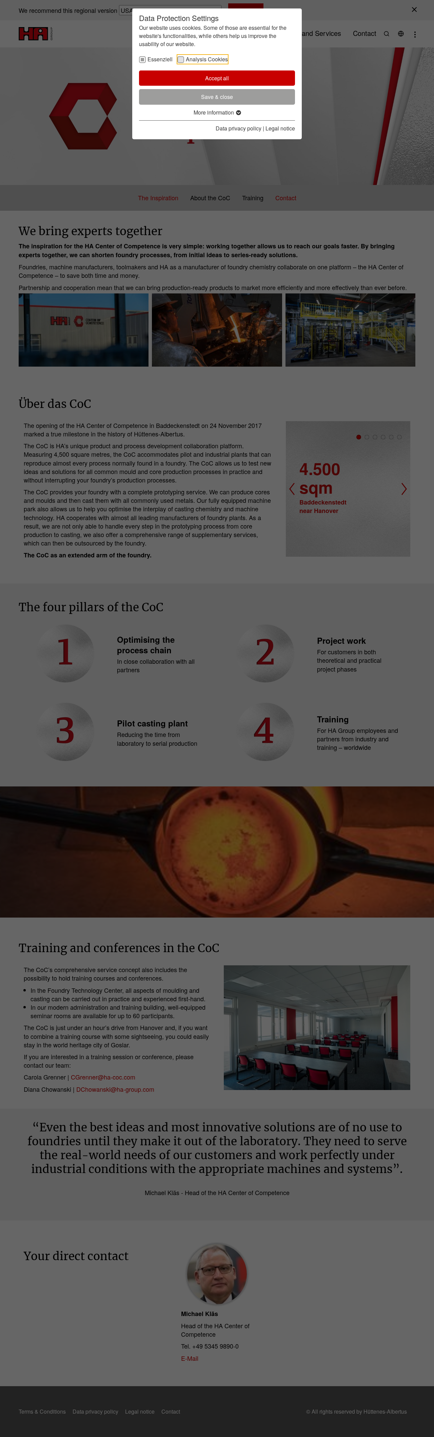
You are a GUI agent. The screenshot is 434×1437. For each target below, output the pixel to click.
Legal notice (280, 128)
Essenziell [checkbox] (160, 59)
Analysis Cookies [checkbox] (207, 59)
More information (214, 112)
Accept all (217, 78)
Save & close (217, 97)
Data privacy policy (238, 128)
